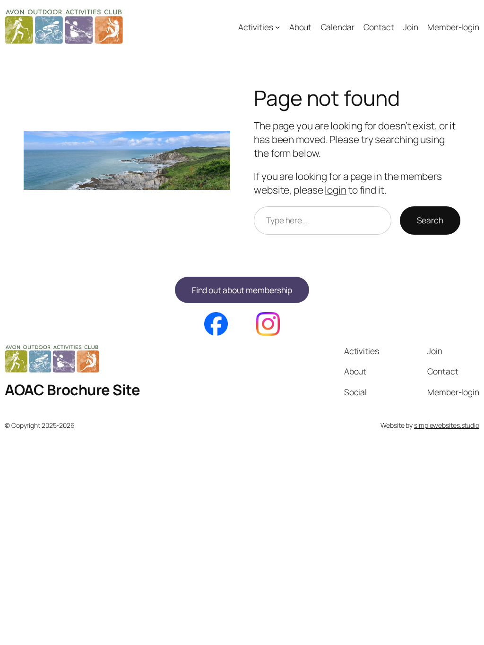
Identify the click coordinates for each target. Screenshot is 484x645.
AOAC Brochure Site (72, 389)
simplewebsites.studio (446, 425)
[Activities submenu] (277, 26)
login (335, 189)
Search (430, 220)
